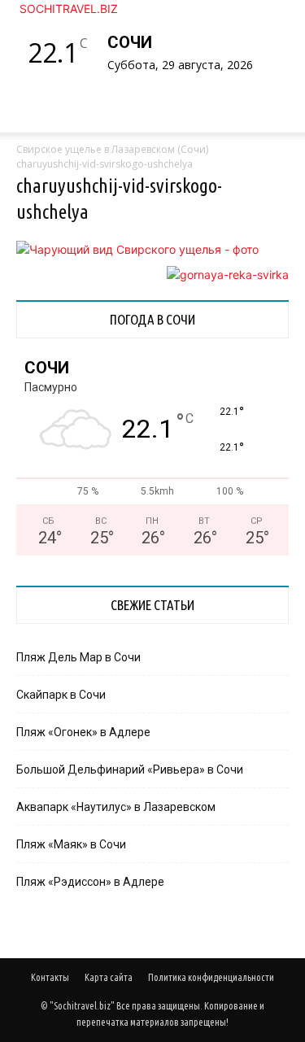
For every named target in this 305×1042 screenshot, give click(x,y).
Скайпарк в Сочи (61, 694)
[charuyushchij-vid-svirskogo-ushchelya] (137, 249)
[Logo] (19, 141)
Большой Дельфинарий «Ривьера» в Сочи (129, 769)
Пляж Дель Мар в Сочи (78, 657)
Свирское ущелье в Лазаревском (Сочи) (112, 149)
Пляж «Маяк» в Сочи (71, 844)
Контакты (50, 977)
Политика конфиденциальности (211, 977)
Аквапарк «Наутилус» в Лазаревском (116, 806)
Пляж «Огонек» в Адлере (83, 732)
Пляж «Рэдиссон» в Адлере (90, 881)
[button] (44, 111)
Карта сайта (109, 977)
